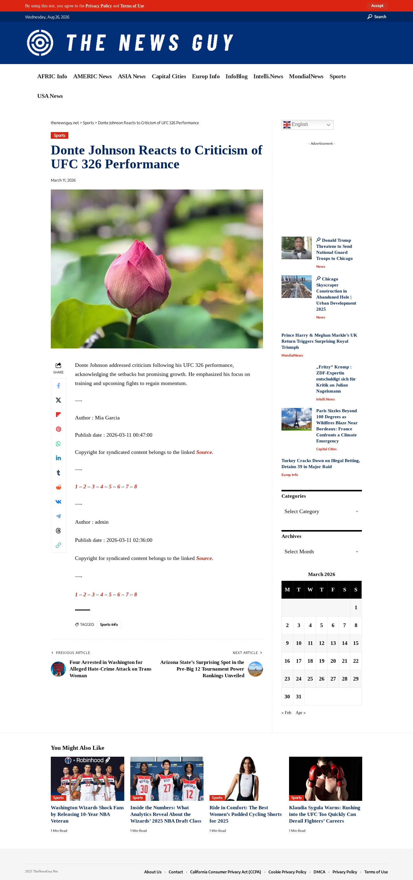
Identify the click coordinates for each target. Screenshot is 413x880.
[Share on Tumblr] (58, 472)
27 (333, 679)
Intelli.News (325, 399)
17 (298, 661)
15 (356, 643)
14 (344, 643)
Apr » (301, 712)
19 (321, 661)
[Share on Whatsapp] (58, 443)
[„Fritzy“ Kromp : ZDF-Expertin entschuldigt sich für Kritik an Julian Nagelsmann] (296, 375)
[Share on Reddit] (58, 487)
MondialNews (292, 355)
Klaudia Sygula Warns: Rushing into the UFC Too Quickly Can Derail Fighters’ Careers (324, 814)
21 (344, 661)
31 (298, 697)
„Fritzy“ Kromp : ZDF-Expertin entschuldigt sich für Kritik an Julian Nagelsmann (336, 378)
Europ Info (289, 475)
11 (310, 643)
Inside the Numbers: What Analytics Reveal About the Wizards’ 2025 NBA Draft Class (165, 814)
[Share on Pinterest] (58, 429)
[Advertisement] (333, 186)
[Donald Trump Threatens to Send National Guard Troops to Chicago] (296, 248)
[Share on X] (58, 400)
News (320, 266)
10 (298, 643)
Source (204, 452)
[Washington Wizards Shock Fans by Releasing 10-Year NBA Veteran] (87, 779)
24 (298, 679)
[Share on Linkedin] (58, 458)
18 (310, 661)
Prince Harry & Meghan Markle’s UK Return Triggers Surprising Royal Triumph (319, 341)
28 (344, 679)
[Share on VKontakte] (58, 501)
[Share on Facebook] (58, 385)
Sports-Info (109, 624)
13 (333, 643)
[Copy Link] (58, 545)
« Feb (286, 712)
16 (287, 661)
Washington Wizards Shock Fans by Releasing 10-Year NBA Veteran (87, 814)
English (299, 124)
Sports (60, 135)
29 (356, 679)
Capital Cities (326, 449)
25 (310, 679)
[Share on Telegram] (58, 516)
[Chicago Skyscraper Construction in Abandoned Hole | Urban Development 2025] (296, 286)
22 (356, 661)
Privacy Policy (99, 5)
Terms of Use (132, 5)
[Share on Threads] (58, 530)
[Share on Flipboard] (58, 414)
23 (287, 679)
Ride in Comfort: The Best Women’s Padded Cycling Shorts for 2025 (246, 814)
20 (333, 661)
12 (321, 643)
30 (287, 697)
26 (321, 679)
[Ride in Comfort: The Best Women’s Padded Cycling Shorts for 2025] (246, 779)
